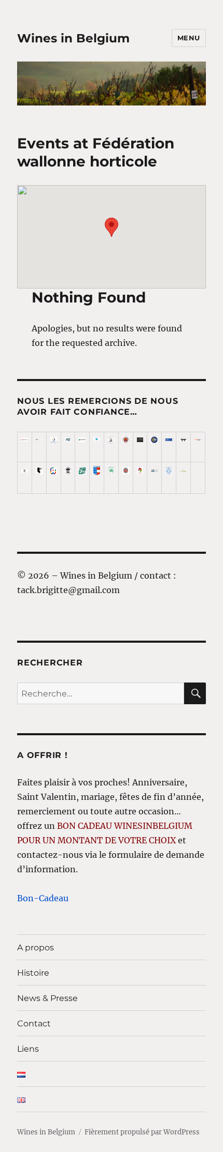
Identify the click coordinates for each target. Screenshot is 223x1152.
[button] (111, 227)
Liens (28, 1049)
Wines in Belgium (73, 38)
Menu (188, 38)
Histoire (33, 973)
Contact (34, 1023)
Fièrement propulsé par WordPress (142, 1132)
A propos (35, 947)
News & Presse (47, 998)
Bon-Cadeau (42, 898)
